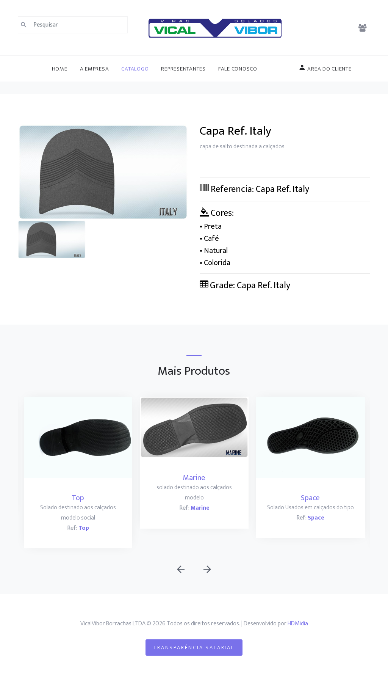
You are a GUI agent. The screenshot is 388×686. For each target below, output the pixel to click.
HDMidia (298, 623)
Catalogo (135, 69)
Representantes (183, 69)
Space (310, 497)
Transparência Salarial (194, 647)
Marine (194, 477)
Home (59, 69)
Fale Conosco (237, 69)
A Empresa (94, 69)
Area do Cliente (329, 69)
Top (78, 497)
